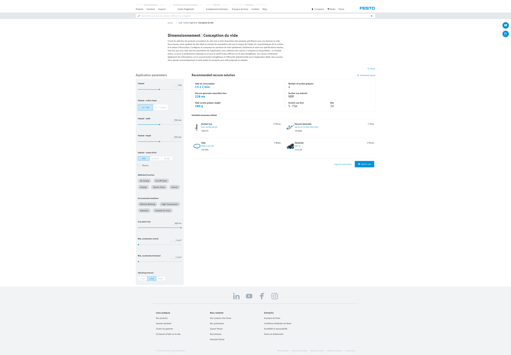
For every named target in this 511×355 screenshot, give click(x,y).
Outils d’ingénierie (186, 9)
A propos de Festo (272, 318)
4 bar (142, 278)
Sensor (175, 187)
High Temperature (170, 204)
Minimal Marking (147, 204)
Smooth (155, 158)
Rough (167, 158)
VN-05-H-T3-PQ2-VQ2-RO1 (307, 127)
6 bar (151, 278)
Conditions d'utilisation (334, 350)
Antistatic (144, 210)
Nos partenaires (217, 323)
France (341, 9)
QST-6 (297, 146)
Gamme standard (163, 323)
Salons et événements (273, 334)
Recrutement (215, 334)
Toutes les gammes (164, 328)
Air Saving (144, 180)
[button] (145, 181)
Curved (162, 107)
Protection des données (299, 350)
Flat (147, 107)
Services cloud (350, 350)
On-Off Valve (161, 180)
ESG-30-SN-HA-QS (209, 127)
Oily (143, 158)
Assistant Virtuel (217, 339)
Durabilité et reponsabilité (275, 328)
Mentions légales (283, 350)
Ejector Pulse (159, 187)
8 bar (160, 278)
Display (143, 187)
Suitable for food (162, 210)
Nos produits (162, 318)
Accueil (170, 23)
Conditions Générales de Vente (277, 323)
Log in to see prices (343, 164)
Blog (265, 9)
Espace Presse (216, 328)
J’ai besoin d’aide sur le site (168, 334)
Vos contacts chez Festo (220, 318)
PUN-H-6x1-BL (207, 146)
